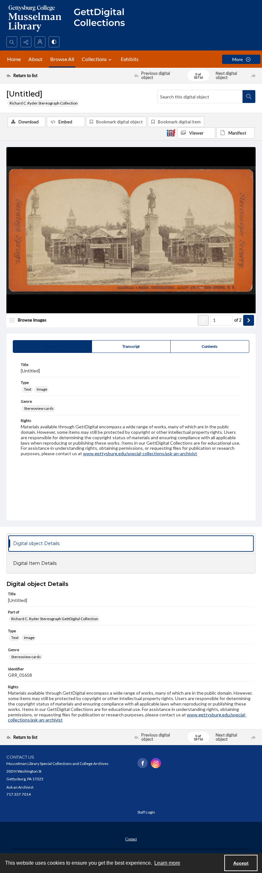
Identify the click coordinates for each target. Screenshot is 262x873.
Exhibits (130, 59)
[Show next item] (248, 320)
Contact (131, 839)
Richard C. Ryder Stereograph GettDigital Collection (54, 618)
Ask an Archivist (20, 787)
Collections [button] (94, 59)
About (35, 59)
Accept (241, 863)
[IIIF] (171, 132)
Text (27, 389)
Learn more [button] (167, 863)
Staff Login (146, 812)
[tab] (52, 346)
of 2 (238, 320)
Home (14, 59)
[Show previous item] (203, 320)
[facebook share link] (142, 763)
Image (42, 389)
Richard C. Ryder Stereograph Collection (44, 103)
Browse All (62, 59)
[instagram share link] (156, 763)
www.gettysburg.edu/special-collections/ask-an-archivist (140, 453)
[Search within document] (249, 96)
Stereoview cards (39, 408)
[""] (102, 18)
